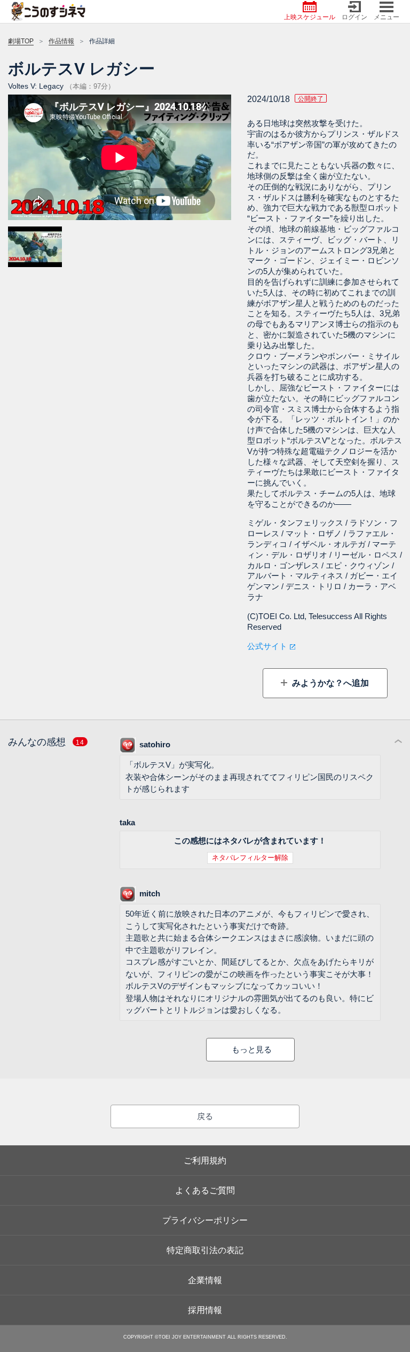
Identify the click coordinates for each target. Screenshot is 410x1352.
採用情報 (205, 1310)
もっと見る (252, 1049)
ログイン (354, 17)
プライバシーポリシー (205, 1220)
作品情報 (61, 41)
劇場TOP (21, 41)
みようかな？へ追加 (329, 682)
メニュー (386, 17)
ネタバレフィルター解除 (250, 858)
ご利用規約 (205, 1160)
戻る (205, 1116)
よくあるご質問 (205, 1190)
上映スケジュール (309, 17)
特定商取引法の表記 (205, 1250)
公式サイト (267, 646)
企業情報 (205, 1280)
